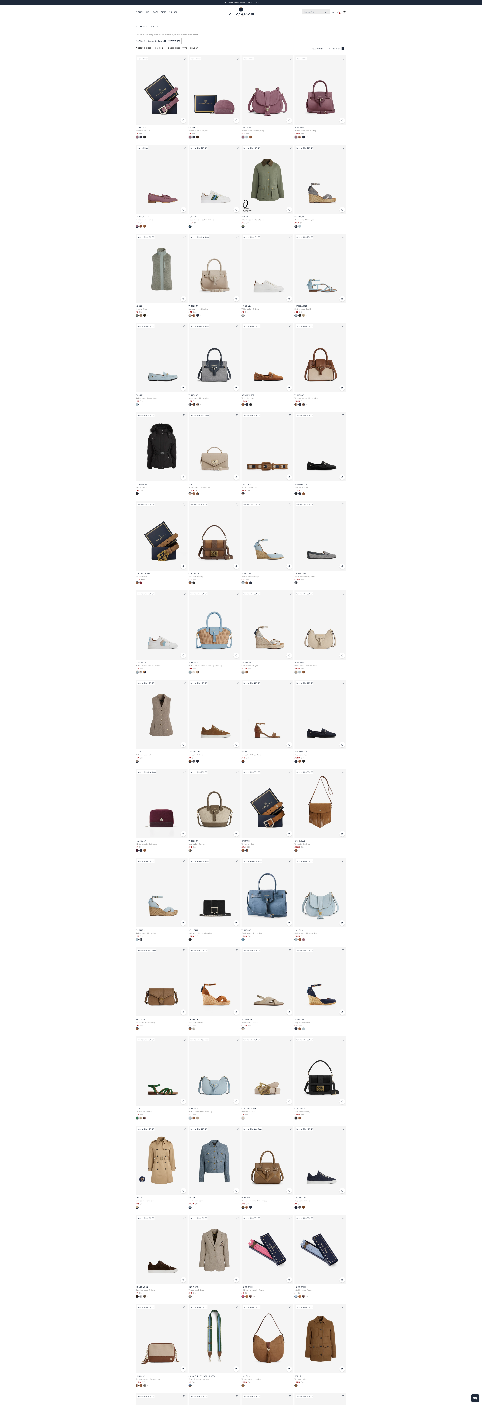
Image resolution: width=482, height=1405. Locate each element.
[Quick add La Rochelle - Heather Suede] (183, 209)
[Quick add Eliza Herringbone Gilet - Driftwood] (183, 744)
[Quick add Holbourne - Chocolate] (183, 1280)
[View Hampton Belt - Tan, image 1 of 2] (267, 803)
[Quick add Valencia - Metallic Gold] (289, 655)
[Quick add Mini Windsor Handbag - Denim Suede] (236, 388)
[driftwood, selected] (137, 761)
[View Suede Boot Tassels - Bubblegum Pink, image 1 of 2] (267, 1249)
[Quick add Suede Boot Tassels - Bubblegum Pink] (289, 1280)
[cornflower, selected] (243, 939)
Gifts (163, 12)
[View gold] (303, 315)
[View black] (144, 137)
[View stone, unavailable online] (193, 672)
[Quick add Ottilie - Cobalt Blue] (236, 1190)
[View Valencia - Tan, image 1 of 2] (214, 981)
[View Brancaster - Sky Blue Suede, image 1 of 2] (320, 268)
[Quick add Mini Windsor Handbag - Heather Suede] (342, 120)
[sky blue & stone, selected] (137, 672)
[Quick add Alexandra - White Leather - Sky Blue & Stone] (183, 655)
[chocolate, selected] (137, 1296)
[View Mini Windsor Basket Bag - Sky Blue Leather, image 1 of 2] (214, 625)
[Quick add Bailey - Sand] (183, 1190)
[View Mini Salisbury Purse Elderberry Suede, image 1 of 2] (162, 803)
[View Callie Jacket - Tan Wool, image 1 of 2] (320, 1338)
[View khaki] (144, 315)
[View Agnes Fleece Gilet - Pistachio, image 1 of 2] (162, 268)
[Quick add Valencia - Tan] (236, 1012)
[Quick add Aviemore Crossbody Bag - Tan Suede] (183, 1012)
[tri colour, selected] (243, 493)
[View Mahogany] (144, 1118)
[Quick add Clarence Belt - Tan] (183, 566)
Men (148, 12)
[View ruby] (140, 582)
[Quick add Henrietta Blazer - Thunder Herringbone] (236, 1280)
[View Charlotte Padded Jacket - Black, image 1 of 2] (162, 446)
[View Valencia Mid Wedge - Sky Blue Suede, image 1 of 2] (162, 892)
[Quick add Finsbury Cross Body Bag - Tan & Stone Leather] (183, 1369)
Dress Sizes (174, 48)
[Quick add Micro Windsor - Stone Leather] (342, 655)
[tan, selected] (243, 404)
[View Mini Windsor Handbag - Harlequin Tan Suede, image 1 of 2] (267, 1160)
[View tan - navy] (197, 493)
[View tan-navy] (193, 404)
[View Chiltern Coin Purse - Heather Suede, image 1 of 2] (214, 90)
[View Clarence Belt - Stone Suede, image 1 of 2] (267, 1071)
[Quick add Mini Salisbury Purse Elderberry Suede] (183, 834)
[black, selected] (137, 493)
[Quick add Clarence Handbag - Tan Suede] (236, 566)
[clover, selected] (137, 1118)
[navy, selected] (295, 761)
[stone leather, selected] (190, 493)
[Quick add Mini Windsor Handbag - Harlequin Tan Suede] (289, 1190)
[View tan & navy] (144, 672)
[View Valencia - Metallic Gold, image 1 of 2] (267, 625)
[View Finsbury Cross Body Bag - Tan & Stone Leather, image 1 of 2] (162, 1338)
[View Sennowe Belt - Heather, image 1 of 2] (162, 90)
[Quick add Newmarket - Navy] (342, 744)
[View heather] (303, 939)
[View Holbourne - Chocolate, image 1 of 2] (162, 1249)
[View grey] (144, 1296)
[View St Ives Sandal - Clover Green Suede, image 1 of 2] (162, 1071)
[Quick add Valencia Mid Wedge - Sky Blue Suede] (183, 923)
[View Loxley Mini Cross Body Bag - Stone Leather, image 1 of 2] (214, 446)
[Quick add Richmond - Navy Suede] (342, 1190)
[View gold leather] (140, 1118)
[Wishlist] (333, 12)
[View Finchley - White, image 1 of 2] (267, 268)
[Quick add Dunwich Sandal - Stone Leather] (289, 1012)
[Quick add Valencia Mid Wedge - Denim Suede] (342, 209)
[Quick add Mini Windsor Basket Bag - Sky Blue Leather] (236, 655)
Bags (155, 12)
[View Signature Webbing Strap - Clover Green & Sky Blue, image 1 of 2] (214, 1338)
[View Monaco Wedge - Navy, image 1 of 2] (320, 981)
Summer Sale (153, 40)
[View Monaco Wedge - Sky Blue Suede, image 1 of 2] (267, 536)
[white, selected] (243, 315)
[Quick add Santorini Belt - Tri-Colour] (289, 477)
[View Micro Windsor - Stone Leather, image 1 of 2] (320, 625)
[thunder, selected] (190, 1296)
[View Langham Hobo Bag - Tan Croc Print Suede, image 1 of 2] (267, 1338)
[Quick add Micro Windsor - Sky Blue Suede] (236, 1101)
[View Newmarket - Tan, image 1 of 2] (267, 357)
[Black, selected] (295, 1118)
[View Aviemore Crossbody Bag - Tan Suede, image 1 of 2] (162, 981)
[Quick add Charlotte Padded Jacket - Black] (183, 477)
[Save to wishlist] (184, 58)
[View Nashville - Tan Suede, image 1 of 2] (320, 803)
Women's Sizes (143, 48)
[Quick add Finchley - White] (289, 299)
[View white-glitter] (140, 672)
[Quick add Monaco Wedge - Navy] (342, 1012)
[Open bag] (344, 12)
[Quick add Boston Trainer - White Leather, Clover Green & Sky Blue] (236, 209)
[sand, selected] (137, 1207)
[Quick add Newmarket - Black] (342, 477)
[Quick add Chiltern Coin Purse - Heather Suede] (236, 120)
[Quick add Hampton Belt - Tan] (289, 834)
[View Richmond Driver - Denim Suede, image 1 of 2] (320, 536)
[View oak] (246, 1296)
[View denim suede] (193, 761)
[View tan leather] (140, 226)
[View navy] (140, 137)
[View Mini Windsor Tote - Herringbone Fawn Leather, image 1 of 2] (214, 803)
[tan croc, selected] (243, 1385)
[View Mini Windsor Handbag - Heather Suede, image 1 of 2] (320, 90)
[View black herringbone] (144, 1385)
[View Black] (193, 582)
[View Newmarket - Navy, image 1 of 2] (320, 714)
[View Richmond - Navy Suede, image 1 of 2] (320, 1160)
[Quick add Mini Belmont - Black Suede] (236, 923)
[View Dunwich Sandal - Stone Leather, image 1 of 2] (267, 981)
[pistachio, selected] (243, 226)
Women (140, 12)
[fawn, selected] (190, 850)
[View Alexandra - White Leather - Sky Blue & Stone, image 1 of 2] (162, 625)
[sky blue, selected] (295, 315)
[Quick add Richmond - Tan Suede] (236, 744)
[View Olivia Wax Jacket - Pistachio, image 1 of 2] (267, 179)
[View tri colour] (197, 404)
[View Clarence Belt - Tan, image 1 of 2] (162, 536)
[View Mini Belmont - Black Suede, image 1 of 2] (214, 892)
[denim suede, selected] (295, 226)
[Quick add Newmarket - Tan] (289, 388)
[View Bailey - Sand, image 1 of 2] (162, 1160)
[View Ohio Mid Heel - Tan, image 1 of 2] (267, 714)
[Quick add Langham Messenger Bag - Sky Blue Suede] (342, 923)
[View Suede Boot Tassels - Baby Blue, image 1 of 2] (320, 1249)
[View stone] (197, 1118)
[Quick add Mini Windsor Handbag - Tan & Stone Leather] (342, 388)
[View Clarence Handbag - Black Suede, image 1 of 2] (320, 1071)
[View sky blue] (246, 137)
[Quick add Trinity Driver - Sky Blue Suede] (183, 388)
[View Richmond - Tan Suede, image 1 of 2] (214, 714)
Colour (194, 48)
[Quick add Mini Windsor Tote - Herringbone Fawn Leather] (236, 834)
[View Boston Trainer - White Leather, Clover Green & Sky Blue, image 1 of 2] (214, 179)
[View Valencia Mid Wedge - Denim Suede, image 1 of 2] (320, 179)
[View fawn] (140, 315)
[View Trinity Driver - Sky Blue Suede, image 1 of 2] (162, 357)
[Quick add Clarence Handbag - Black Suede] (342, 1101)
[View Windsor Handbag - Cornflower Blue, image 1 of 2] (267, 892)
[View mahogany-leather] (250, 1296)
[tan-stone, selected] (295, 404)
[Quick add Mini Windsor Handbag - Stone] (236, 299)
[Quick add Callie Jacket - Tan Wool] (342, 1369)
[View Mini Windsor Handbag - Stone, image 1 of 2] (214, 268)
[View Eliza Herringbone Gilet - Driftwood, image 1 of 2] (162, 714)
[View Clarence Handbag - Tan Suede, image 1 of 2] (214, 536)
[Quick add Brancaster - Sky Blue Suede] (342, 299)
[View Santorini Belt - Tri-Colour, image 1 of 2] (267, 446)
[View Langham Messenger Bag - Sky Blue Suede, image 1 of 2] (320, 892)
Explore (173, 12)
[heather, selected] (137, 137)
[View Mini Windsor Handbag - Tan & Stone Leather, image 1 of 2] (320, 357)
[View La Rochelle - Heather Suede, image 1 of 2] (162, 179)
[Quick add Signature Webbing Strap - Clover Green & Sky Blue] (236, 1369)
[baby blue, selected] (295, 1296)
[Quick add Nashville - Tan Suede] (342, 834)
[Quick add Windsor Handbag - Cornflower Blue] (289, 923)
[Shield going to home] (241, 12)
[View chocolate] (197, 137)
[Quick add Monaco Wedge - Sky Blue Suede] (289, 566)
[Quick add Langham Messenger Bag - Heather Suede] (289, 120)
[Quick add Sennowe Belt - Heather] (183, 120)
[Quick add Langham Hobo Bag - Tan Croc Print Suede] (289, 1369)
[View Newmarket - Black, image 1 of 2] (320, 446)
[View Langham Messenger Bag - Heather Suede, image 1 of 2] (267, 90)
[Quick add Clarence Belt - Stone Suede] (289, 1101)
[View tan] (250, 137)
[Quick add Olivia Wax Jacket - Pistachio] (289, 209)
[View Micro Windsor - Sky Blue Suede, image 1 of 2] (214, 1071)
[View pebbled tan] (299, 137)
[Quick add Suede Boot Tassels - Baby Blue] (342, 1280)
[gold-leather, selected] (243, 672)
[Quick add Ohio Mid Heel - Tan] (289, 744)
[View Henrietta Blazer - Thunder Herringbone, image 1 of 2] (214, 1249)
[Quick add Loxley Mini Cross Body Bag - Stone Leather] (236, 477)
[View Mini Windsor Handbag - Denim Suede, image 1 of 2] (214, 357)
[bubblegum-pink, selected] (243, 1296)
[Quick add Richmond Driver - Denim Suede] (342, 566)
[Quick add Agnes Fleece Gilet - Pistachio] (183, 299)
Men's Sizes (160, 48)
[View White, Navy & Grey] (140, 1296)
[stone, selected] (190, 315)
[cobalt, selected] (190, 1207)
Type (185, 48)
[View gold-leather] (193, 1028)
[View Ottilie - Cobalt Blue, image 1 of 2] (214, 1160)
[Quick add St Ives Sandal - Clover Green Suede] (183, 1101)
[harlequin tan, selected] (243, 1207)
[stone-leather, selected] (243, 1028)
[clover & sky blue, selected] (190, 226)
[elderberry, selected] (137, 850)
